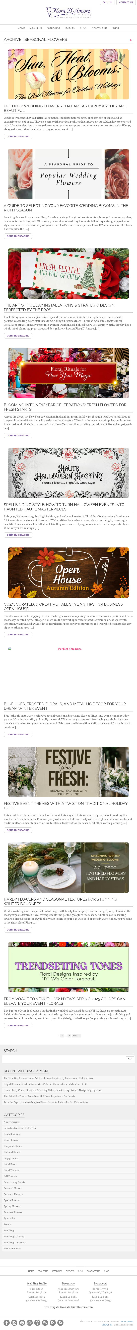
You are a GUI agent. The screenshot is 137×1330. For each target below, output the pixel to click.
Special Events (11, 1200)
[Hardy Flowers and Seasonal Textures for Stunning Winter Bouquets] (68, 867)
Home (21, 28)
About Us (36, 28)
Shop (116, 28)
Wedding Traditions (15, 1242)
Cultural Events (12, 1152)
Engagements (11, 1158)
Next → (76, 1036)
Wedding (9, 1230)
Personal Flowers (13, 1188)
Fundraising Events (14, 1182)
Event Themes (11, 1170)
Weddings (53, 28)
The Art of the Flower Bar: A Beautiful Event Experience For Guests (39, 1096)
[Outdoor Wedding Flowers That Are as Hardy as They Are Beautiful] (68, 74)
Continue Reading (18, 136)
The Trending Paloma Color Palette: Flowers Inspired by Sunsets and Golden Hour (48, 1078)
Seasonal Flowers (13, 1194)
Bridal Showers (12, 1134)
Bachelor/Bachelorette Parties (20, 1128)
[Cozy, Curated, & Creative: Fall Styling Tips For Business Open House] (68, 572)
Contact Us (99, 28)
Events (70, 28)
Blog (83, 28)
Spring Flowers (12, 1206)
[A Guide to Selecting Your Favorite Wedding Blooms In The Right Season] (68, 174)
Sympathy (9, 1218)
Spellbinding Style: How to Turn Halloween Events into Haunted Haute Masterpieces (64, 506)
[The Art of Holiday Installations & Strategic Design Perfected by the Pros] (68, 273)
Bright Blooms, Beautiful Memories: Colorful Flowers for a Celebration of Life (46, 1084)
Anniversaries (11, 1122)
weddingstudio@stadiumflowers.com (68, 1307)
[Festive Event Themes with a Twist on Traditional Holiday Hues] (68, 772)
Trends (8, 1224)
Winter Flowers (12, 1248)
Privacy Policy (127, 1321)
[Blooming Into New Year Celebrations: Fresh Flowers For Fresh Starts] (68, 373)
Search (10, 1051)
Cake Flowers (11, 1140)
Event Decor (10, 1164)
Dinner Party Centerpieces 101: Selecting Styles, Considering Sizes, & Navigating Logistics (52, 1090)
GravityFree (107, 1325)
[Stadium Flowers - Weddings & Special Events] (68, 16)
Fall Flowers (10, 1176)
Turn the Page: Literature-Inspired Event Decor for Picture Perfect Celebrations (46, 1102)
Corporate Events (13, 1146)
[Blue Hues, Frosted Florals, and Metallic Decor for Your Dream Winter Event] (68, 672)
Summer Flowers (13, 1212)
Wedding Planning (14, 1236)
